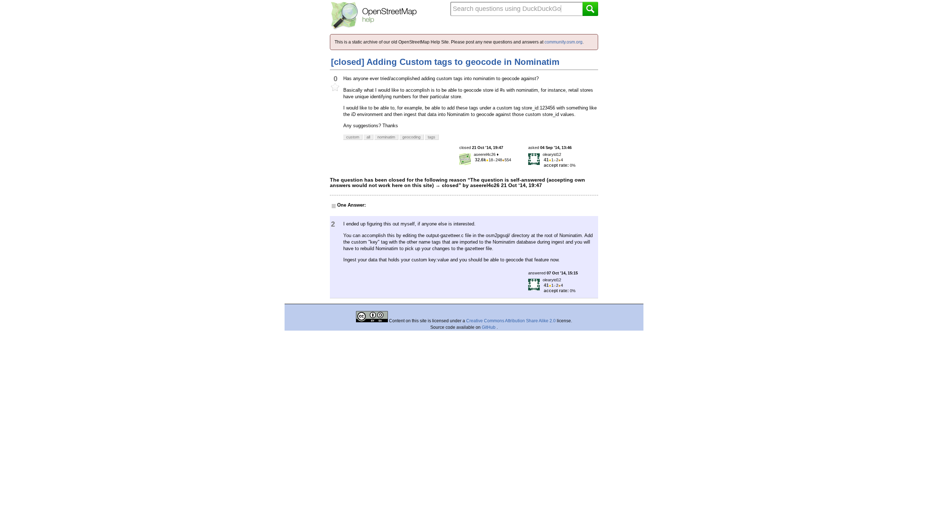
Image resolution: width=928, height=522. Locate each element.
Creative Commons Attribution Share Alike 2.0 (511, 320)
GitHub (489, 327)
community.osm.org (563, 42)
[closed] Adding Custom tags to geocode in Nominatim (445, 62)
